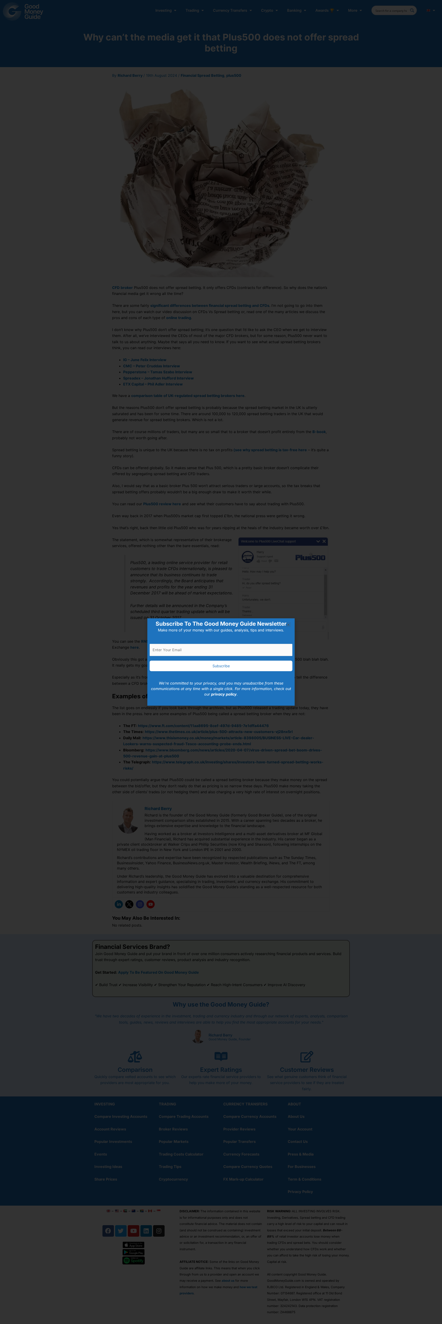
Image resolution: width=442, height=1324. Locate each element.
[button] (288, 624)
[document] (221, 662)
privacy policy (224, 694)
